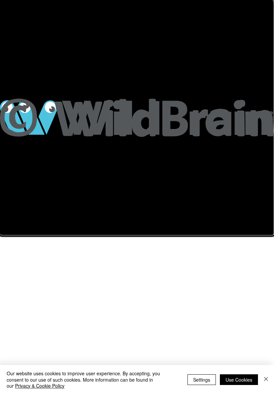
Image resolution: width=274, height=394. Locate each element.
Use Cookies (239, 379)
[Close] (266, 379)
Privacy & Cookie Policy (39, 385)
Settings (201, 379)
